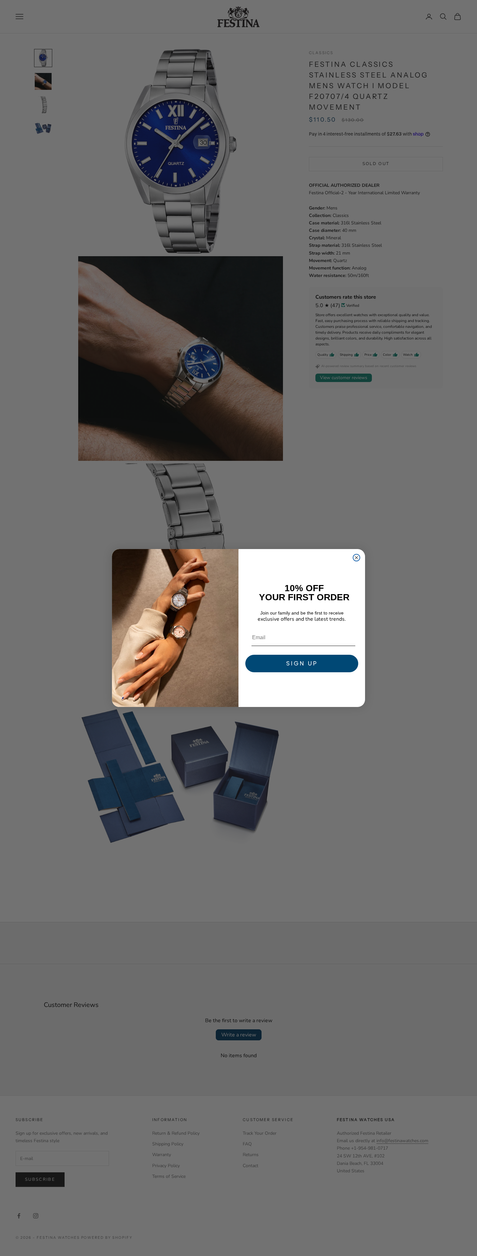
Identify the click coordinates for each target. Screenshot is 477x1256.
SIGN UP (302, 663)
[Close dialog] (356, 557)
